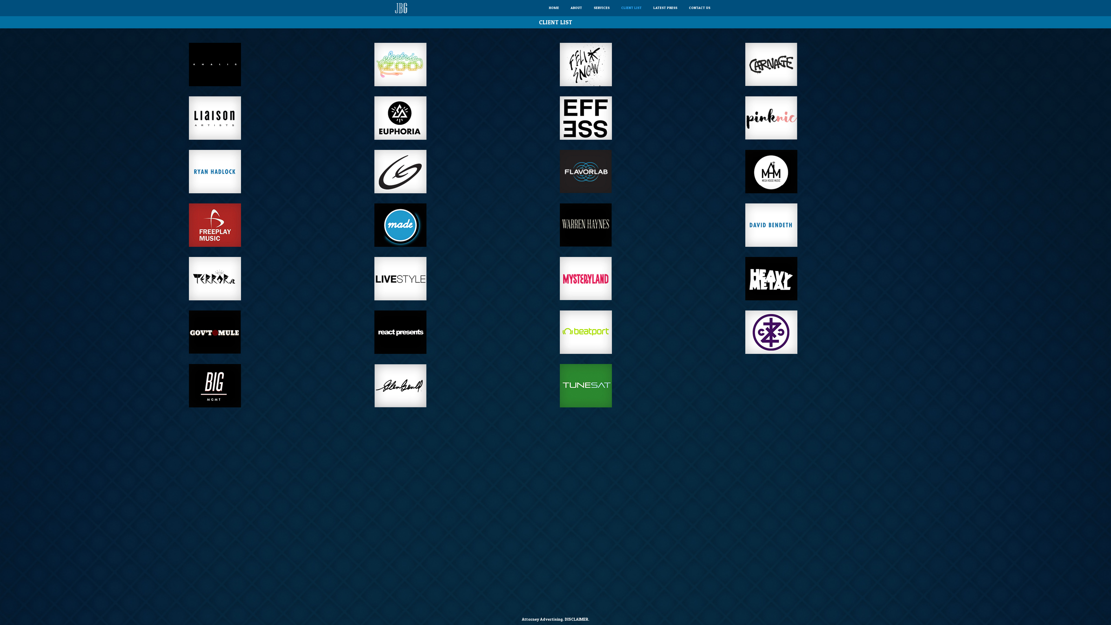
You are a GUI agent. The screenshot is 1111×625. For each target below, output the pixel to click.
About (576, 7)
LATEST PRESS (665, 7)
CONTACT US (699, 7)
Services (602, 7)
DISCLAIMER (576, 619)
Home (554, 7)
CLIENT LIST (631, 7)
